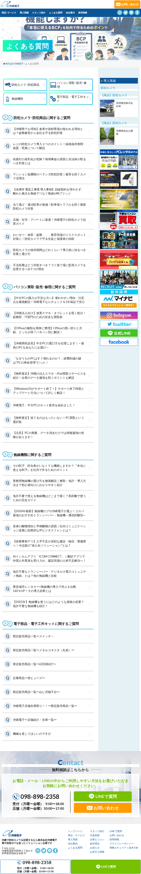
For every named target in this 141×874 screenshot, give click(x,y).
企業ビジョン (97, 839)
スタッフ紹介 (39, 12)
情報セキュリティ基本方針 (124, 847)
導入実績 (24, 12)
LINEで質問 (108, 866)
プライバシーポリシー (122, 843)
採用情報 (82, 12)
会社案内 (70, 12)
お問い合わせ (106, 807)
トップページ (75, 831)
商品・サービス (76, 835)
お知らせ (95, 847)
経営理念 (95, 843)
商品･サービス (9, 12)
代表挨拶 (95, 835)
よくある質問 (55, 12)
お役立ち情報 (97, 851)
